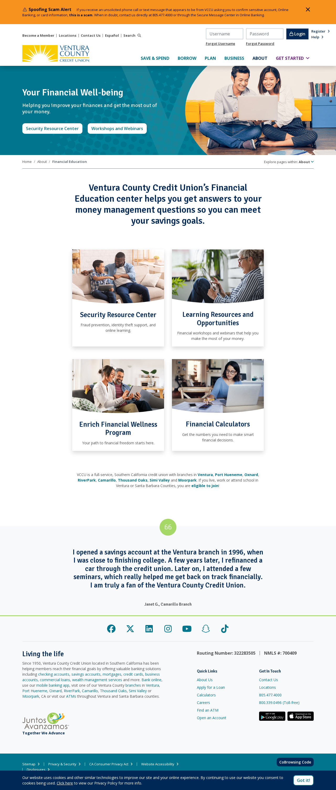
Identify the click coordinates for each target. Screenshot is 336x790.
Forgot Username (220, 43)
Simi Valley (138, 690)
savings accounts (86, 674)
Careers (203, 702)
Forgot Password (260, 43)
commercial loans (55, 679)
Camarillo (90, 690)
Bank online (151, 679)
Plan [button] (212, 58)
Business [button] (236, 58)
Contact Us (91, 35)
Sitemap (28, 764)
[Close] (307, 9)
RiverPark (72, 690)
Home (27, 161)
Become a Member (38, 35)
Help (315, 37)
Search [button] (129, 35)
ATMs (71, 696)
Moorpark (30, 696)
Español (112, 35)
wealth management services (97, 679)
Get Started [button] (295, 58)
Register (318, 31)
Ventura (152, 685)
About (42, 161)
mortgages (112, 674)
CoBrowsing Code (295, 762)
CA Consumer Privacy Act (108, 764)
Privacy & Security (62, 764)
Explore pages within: (287, 161)
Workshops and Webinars (119, 128)
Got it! (303, 780)
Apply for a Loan (211, 687)
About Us (205, 679)
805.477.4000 (270, 694)
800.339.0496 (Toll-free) (279, 702)
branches (133, 685)
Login (299, 34)
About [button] (262, 58)
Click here (65, 783)
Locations (67, 35)
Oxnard (55, 690)
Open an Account (211, 717)
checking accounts (53, 674)
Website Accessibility (157, 764)
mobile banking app (52, 685)
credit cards (133, 674)
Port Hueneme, (35, 690)
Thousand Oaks (113, 690)
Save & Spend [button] (157, 58)
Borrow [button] (189, 58)
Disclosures (36, 769)
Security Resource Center (54, 128)
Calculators (206, 694)
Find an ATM (207, 710)
